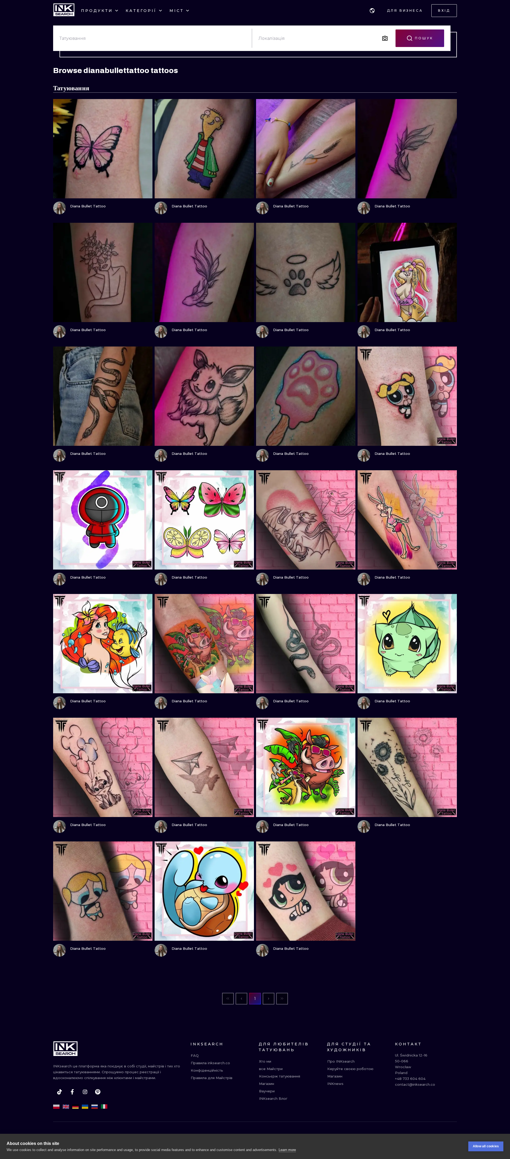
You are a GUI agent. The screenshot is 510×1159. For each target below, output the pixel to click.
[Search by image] (384, 38)
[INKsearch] (64, 11)
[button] (372, 10)
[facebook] (72, 1091)
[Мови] (372, 10)
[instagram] (85, 1091)
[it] (104, 1106)
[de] (75, 1106)
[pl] (56, 1106)
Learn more (287, 1150)
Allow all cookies (486, 1146)
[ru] (94, 1106)
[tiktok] (59, 1091)
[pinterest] (97, 1091)
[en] (66, 1106)
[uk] (85, 1106)
